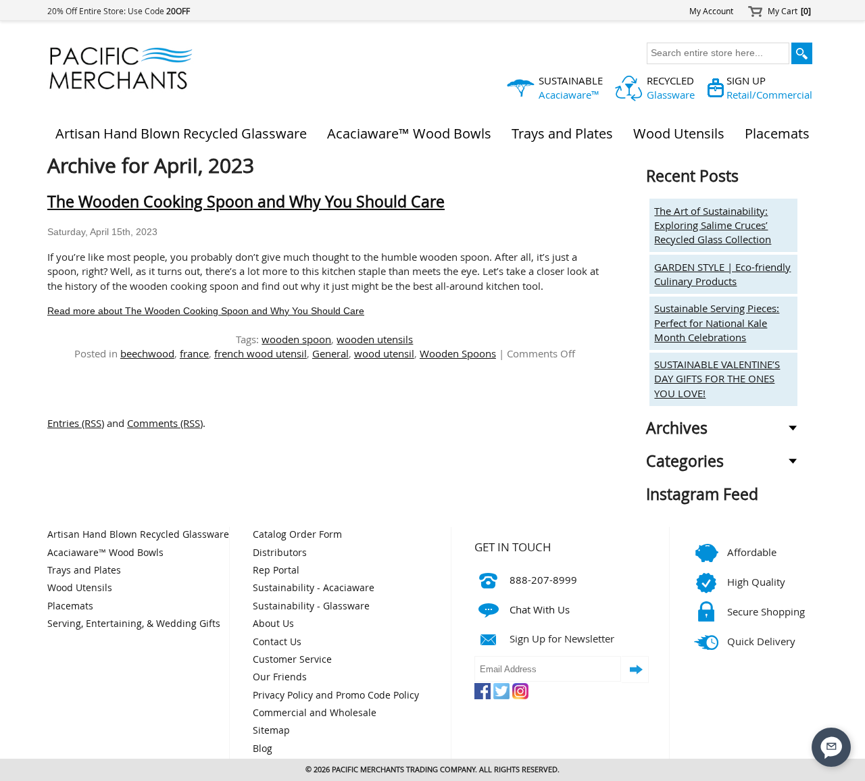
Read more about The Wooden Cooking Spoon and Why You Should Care (205, 311)
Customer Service (292, 659)
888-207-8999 (543, 579)
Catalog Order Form (297, 534)
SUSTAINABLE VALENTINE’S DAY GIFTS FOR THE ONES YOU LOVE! (717, 378)
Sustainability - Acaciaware (313, 588)
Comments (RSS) (165, 423)
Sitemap (271, 730)
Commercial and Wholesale (314, 713)
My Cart (789, 11)
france (194, 353)
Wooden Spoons (458, 353)
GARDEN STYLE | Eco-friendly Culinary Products (722, 274)
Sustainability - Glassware (311, 606)
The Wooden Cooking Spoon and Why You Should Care (246, 201)
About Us (273, 624)
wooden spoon (296, 339)
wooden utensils (375, 339)
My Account (711, 11)
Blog (262, 748)
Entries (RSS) (75, 423)
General (330, 353)
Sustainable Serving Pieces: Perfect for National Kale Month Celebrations (716, 322)
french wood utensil (260, 353)
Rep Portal (276, 570)
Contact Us (277, 642)
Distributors (280, 553)
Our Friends (280, 677)
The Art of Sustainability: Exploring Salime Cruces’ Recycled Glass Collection (712, 225)
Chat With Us (540, 609)
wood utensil (384, 353)
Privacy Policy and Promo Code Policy (336, 695)
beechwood (147, 353)
